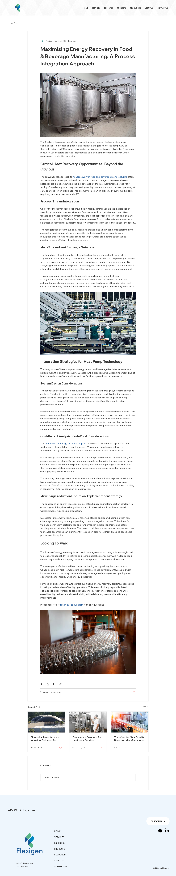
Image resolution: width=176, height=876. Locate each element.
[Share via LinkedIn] (54, 684)
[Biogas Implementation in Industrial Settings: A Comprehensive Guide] (46, 722)
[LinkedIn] (167, 830)
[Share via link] (60, 684)
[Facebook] (160, 830)
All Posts (15, 23)
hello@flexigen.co (24, 863)
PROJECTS (59, 849)
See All (146, 706)
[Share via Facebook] (41, 684)
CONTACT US (60, 866)
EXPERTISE (59, 843)
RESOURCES (60, 854)
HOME (57, 831)
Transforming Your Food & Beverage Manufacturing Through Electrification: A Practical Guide (129, 739)
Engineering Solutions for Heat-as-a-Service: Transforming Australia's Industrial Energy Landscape (87, 739)
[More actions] (134, 41)
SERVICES (59, 837)
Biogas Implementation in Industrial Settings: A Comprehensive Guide (45, 739)
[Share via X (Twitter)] (48, 684)
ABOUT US (59, 860)
